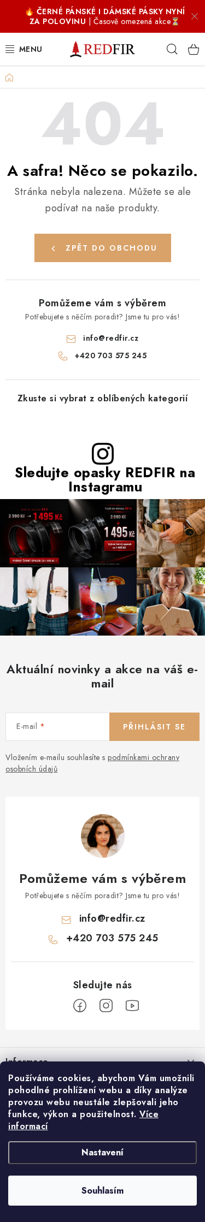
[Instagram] (106, 1005)
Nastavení (102, 1152)
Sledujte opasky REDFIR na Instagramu (105, 479)
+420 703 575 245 (111, 355)
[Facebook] (79, 1005)
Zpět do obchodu (111, 247)
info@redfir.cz (110, 338)
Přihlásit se (154, 726)
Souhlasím (102, 1190)
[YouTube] (132, 1005)
